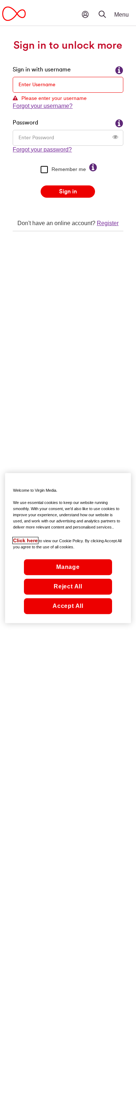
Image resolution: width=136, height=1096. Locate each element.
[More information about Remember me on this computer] (93, 168)
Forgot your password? (42, 149)
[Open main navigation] (127, 13)
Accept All (68, 606)
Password (25, 123)
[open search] (107, 9)
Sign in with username (42, 70)
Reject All (68, 586)
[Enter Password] (119, 124)
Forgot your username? (43, 106)
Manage (68, 567)
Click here (25, 540)
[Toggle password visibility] (115, 137)
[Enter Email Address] (119, 71)
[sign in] (85, 14)
